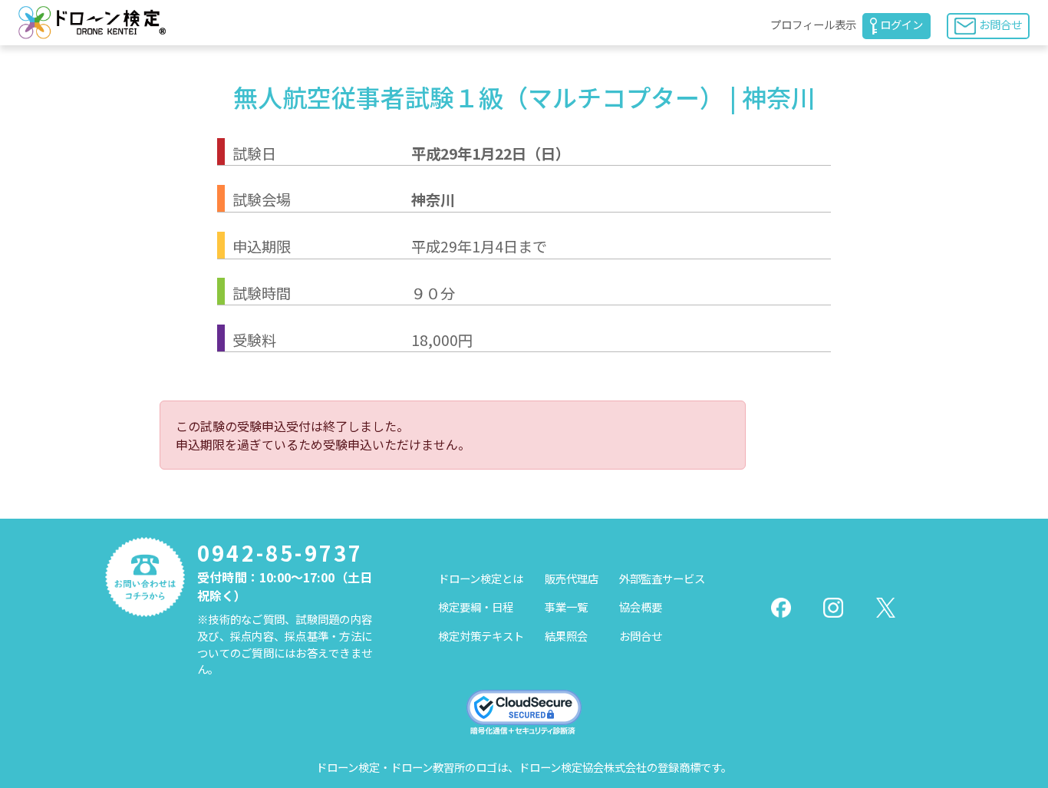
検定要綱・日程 (475, 606)
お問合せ (1000, 24)
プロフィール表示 (813, 24)
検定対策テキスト (481, 636)
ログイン (901, 24)
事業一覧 (566, 606)
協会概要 (640, 606)
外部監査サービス (662, 578)
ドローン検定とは (480, 578)
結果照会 (566, 636)
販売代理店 (571, 578)
